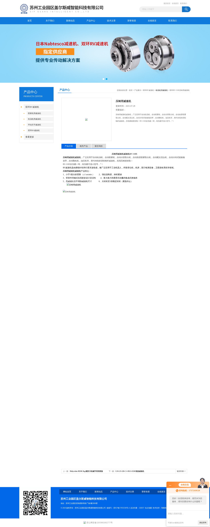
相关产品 (84, 146)
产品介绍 (69, 146)
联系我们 (183, 3)
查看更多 (29, 137)
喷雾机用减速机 (34, 113)
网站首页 (67, 492)
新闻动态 (70, 21)
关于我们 (50, 21)
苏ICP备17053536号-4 (121, 508)
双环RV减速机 (32, 107)
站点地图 (148, 508)
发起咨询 (202, 523)
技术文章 (111, 21)
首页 (29, 21)
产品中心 (91, 21)
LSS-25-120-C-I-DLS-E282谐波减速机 (130, 471)
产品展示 (137, 90)
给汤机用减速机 (34, 119)
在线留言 (175, 3)
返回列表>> (181, 471)
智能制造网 (165, 508)
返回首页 (167, 3)
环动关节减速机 (34, 125)
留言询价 (99, 146)
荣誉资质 (131, 21)
